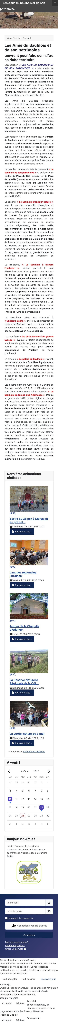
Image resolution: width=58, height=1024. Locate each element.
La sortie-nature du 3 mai (27, 733)
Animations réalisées (34, 751)
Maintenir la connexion (21, 918)
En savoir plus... (23, 531)
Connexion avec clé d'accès (31, 925)
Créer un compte (14, 948)
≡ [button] (55, 2)
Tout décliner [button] (28, 979)
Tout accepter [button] (9, 979)
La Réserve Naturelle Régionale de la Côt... (24, 681)
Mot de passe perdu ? (16, 942)
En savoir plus (48, 979)
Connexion (29, 935)
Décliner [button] (20, 1003)
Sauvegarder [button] (33, 1018)
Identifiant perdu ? (15, 945)
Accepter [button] (7, 1003)
